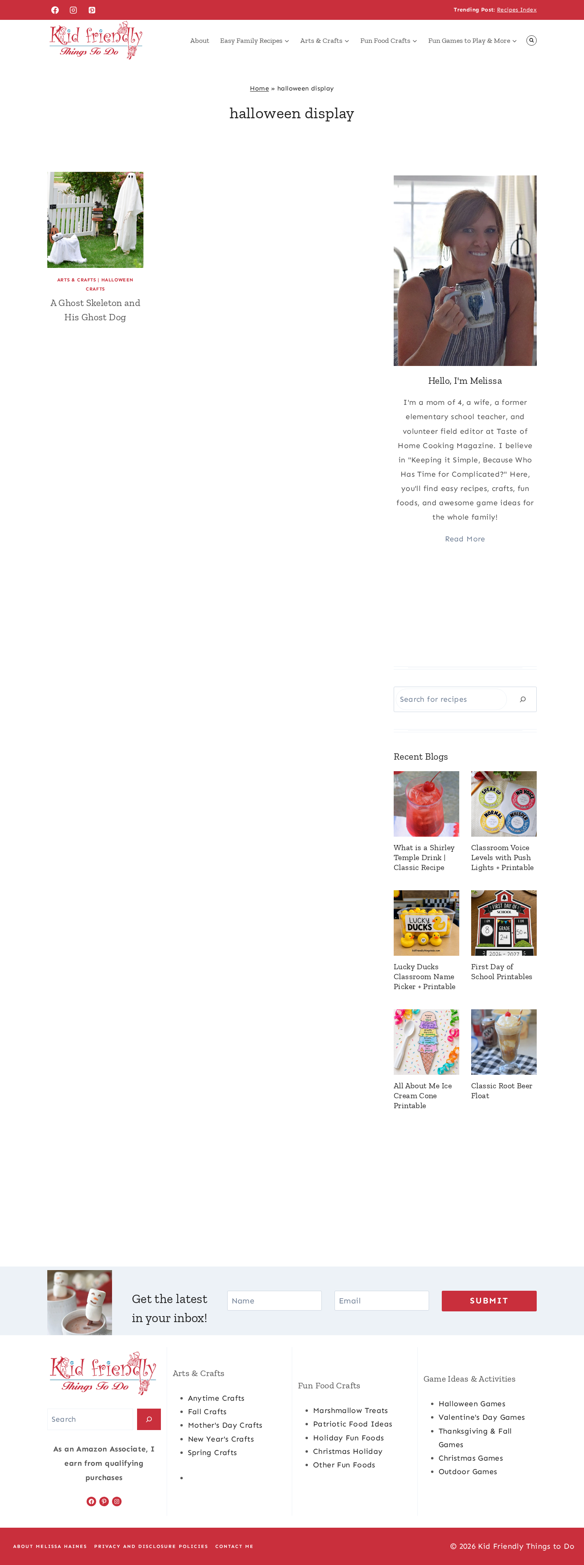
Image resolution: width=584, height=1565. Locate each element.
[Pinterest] (92, 9)
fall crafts (207, 1411)
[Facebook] (54, 9)
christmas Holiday (348, 1451)
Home (259, 88)
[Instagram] (73, 9)
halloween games (472, 1403)
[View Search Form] (531, 40)
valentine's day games (482, 1417)
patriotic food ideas (353, 1423)
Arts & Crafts (76, 280)
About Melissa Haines (50, 1546)
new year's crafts (221, 1439)
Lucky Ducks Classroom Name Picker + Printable (425, 976)
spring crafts (212, 1452)
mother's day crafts (225, 1425)
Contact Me (234, 1546)
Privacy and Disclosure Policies (151, 1546)
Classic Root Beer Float (501, 1090)
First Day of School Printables (501, 971)
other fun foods (344, 1464)
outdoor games (468, 1471)
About (199, 40)
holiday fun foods (348, 1437)
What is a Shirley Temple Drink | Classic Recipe (424, 857)
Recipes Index (517, 9)
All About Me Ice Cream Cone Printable (423, 1095)
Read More (465, 538)
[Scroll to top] (564, 1533)
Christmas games (471, 1458)
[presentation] (95, 220)
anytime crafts (216, 1398)
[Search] (523, 699)
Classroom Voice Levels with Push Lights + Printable (502, 857)
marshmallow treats (350, 1410)
